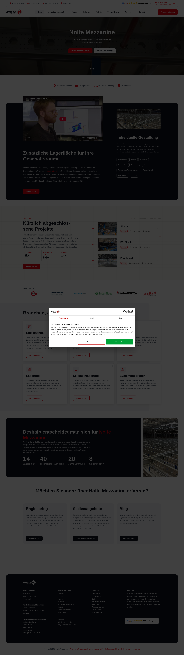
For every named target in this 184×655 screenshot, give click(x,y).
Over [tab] (120, 318)
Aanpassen (90, 342)
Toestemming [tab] (63, 318)
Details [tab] (92, 318)
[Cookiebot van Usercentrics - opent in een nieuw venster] (124, 311)
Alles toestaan (119, 342)
